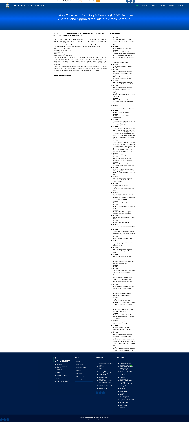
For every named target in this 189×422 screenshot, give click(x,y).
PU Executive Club (124, 368)
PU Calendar (59, 369)
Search (85, 1)
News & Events (123, 405)
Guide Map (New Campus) (62, 380)
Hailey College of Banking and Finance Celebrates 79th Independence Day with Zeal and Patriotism (124, 233)
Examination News (103, 377)
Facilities (58, 372)
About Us (154, 5)
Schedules (101, 369)
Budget (121, 404)
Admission (56, 1)
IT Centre (101, 419)
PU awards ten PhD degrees (120, 155)
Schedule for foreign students (106, 373)
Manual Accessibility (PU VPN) (127, 366)
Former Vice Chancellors (62, 375)
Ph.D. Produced (123, 390)
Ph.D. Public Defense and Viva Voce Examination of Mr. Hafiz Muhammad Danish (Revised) (123, 179)
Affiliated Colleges (80, 383)
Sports (121, 394)
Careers (76, 1)
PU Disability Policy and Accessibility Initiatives (125, 364)
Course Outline (102, 374)
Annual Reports (123, 391)
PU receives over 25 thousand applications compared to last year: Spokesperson (122, 329)
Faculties (78, 361)
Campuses (58, 367)
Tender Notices (123, 376)
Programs (78, 370)
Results (100, 368)
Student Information (81, 380)
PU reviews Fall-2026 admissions (121, 222)
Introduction (59, 364)
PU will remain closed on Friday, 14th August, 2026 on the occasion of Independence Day (123, 243)
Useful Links (122, 388)
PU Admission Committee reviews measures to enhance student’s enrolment (122, 295)
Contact (180, 5)
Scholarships (79, 373)
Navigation (162, 5)
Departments (79, 364)
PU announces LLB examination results (123, 203)
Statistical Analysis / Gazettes (106, 380)
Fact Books (59, 370)
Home (137, 5)
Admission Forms (103, 371)
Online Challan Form (124, 379)
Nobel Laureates (60, 374)
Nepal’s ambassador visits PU (121, 62)
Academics (171, 5)
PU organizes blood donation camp (122, 238)
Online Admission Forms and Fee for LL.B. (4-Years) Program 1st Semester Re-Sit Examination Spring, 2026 (124, 123)
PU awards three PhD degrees (121, 112)
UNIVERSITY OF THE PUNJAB (27, 6)
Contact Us (92, 1)
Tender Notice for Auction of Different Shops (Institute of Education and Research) (123, 288)
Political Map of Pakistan (126, 362)
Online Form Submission (106, 363)
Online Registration (103, 376)
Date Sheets (101, 366)
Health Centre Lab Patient (126, 371)
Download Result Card (104, 388)
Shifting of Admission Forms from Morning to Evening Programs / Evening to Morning (124, 94)
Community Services (124, 396)
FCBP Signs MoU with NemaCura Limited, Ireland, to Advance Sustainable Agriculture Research (124, 272)
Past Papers (101, 379)
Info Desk (63, 1)
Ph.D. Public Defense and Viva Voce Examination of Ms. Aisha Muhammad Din (123, 101)
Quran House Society (125, 369)
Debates (122, 393)
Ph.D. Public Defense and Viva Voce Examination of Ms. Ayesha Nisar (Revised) (122, 250)
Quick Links (144, 5)
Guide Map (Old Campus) (62, 381)
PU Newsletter (123, 377)
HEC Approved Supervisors (82, 377)
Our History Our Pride (61, 366)
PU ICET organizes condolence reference (124, 267)
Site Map (69, 1)
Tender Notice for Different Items (122, 48)
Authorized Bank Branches (126, 397)
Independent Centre (81, 367)
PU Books (122, 387)
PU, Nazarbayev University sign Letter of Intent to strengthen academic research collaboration (124, 316)
